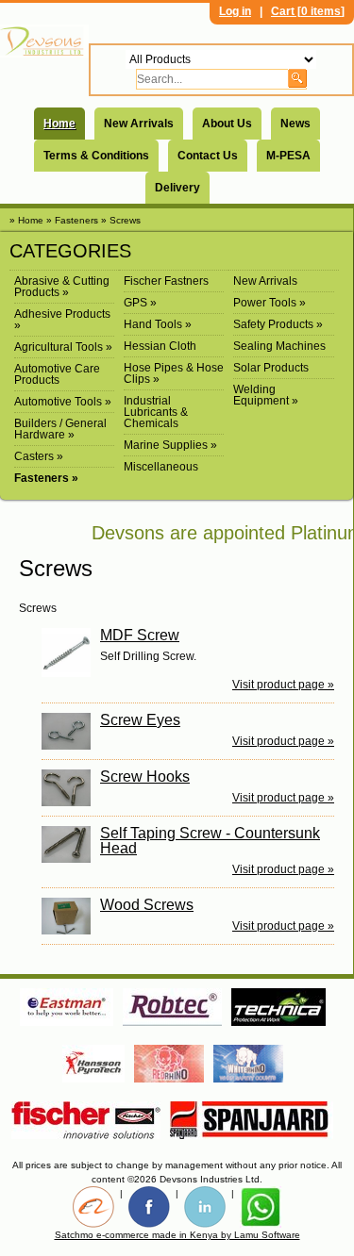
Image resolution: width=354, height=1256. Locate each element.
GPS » (140, 302)
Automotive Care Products (57, 374)
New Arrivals (139, 123)
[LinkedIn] (205, 1207)
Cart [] (308, 11)
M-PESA (288, 155)
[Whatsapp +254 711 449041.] (260, 1207)
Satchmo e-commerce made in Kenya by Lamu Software (177, 1235)
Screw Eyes (140, 720)
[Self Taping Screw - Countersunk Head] (71, 844)
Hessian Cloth (160, 346)
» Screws (121, 220)
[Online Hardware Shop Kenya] (44, 41)
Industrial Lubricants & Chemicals (156, 412)
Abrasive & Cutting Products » (62, 286)
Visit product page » (283, 684)
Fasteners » (46, 478)
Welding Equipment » (265, 395)
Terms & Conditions (96, 155)
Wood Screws (147, 905)
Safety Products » (278, 324)
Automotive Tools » (62, 401)
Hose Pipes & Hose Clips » (174, 373)
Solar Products (271, 367)
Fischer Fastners (166, 281)
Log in (235, 11)
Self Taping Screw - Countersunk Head (210, 840)
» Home (26, 220)
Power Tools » (269, 302)
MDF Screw (139, 635)
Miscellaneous (161, 466)
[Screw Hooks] (71, 787)
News (295, 123)
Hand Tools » (158, 324)
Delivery (177, 187)
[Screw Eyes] (71, 731)
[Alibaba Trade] (93, 1207)
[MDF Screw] (71, 652)
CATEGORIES (70, 250)
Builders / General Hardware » (60, 429)
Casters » (38, 456)
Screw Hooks (145, 776)
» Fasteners (72, 220)
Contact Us (207, 155)
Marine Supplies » (170, 445)
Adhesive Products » (62, 319)
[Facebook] (149, 1207)
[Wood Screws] (71, 916)
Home (59, 123)
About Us (227, 123)
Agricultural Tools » (63, 347)
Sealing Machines (279, 346)
